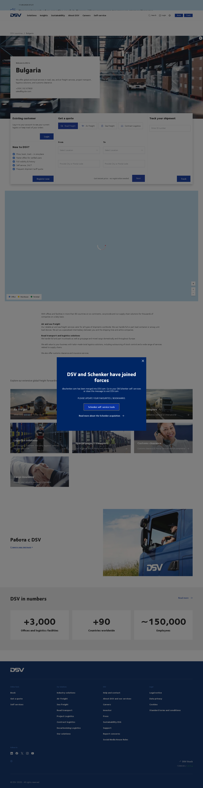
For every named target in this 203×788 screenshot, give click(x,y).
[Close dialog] (143, 360)
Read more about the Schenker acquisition (100, 415)
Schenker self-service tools (101, 407)
